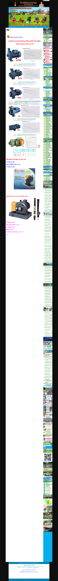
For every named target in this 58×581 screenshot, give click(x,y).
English (48, 26)
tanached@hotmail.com (36, 567)
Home (9, 26)
